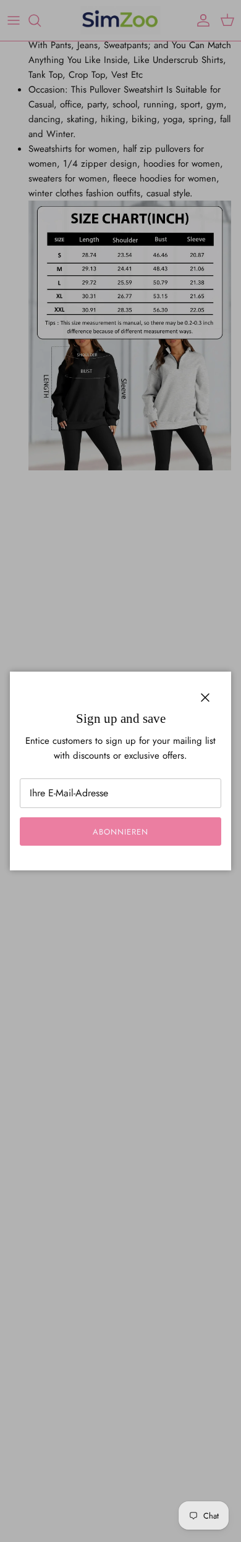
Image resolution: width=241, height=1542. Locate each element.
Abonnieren (120, 832)
